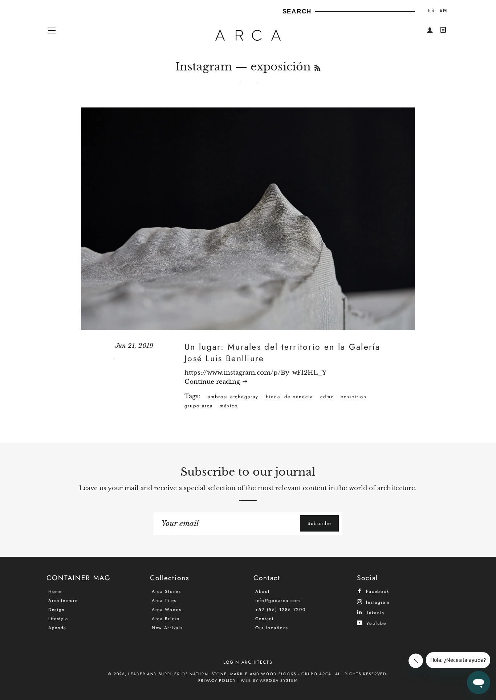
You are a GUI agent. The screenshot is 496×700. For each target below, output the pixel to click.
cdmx (326, 396)
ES (431, 10)
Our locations (271, 627)
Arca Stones (166, 591)
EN (443, 10)
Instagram (203, 66)
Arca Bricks (166, 618)
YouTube (375, 623)
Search (297, 11)
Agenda (57, 627)
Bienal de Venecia (289, 396)
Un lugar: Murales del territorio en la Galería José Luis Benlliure (282, 353)
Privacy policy (217, 680)
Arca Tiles (164, 600)
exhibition (354, 396)
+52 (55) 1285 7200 (280, 609)
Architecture (63, 600)
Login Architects (247, 662)
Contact (264, 618)
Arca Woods (167, 609)
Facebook (376, 591)
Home (55, 591)
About (262, 591)
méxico (229, 405)
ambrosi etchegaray (233, 396)
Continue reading (213, 382)
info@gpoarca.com (277, 600)
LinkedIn (374, 613)
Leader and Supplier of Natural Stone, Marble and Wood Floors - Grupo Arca (230, 674)
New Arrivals (167, 627)
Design (56, 609)
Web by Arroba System (269, 680)
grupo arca (198, 405)
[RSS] (317, 68)
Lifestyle (58, 618)
